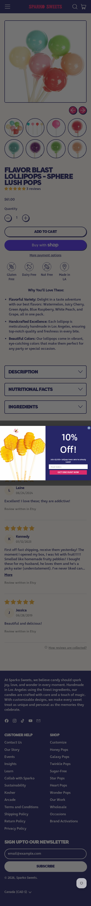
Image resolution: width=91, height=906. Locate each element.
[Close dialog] (89, 428)
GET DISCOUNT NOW (68, 472)
